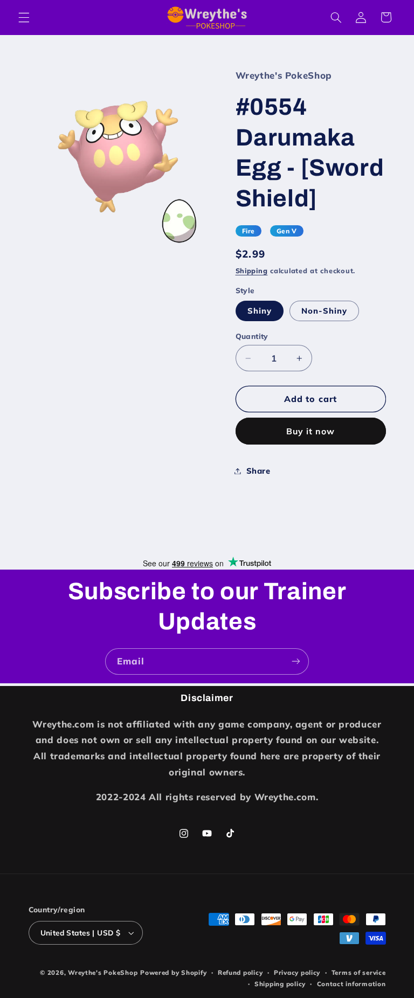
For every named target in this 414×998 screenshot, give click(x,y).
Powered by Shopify (173, 972)
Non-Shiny (324, 311)
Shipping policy (280, 984)
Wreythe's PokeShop (102, 972)
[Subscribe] (296, 661)
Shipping (252, 270)
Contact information (351, 984)
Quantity (252, 336)
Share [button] (258, 471)
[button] (23, 17)
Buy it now (310, 431)
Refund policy (240, 972)
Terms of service (359, 972)
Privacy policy (297, 972)
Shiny (259, 311)
